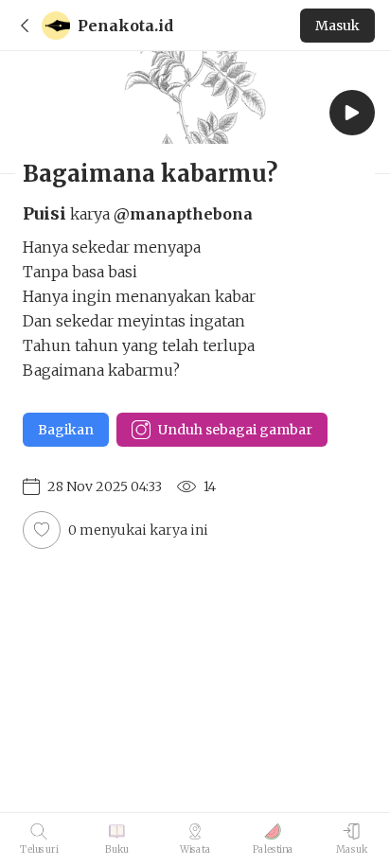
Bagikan (66, 429)
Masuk (337, 25)
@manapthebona (183, 213)
